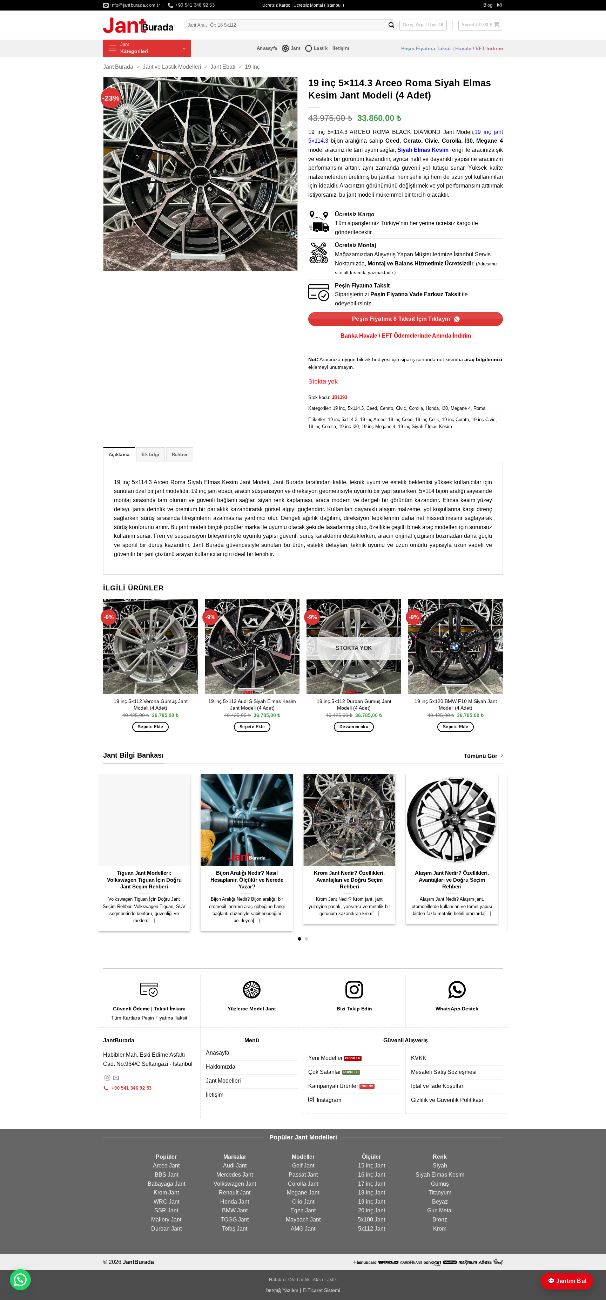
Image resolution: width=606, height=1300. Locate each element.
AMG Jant (303, 1229)
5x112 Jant (371, 1229)
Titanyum (440, 1193)
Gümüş (440, 1184)
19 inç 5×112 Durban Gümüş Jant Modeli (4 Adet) (354, 704)
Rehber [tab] (180, 454)
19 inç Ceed (400, 419)
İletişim (340, 48)
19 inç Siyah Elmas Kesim (425, 426)
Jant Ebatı (222, 67)
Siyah (440, 1166)
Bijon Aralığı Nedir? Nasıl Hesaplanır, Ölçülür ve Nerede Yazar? (149, 879)
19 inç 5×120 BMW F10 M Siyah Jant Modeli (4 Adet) (456, 704)
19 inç (252, 67)
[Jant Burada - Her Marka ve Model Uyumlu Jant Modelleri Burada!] (138, 25)
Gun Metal (440, 1210)
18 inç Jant (371, 1193)
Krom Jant (166, 1193)
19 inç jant (488, 132)
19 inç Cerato (455, 419)
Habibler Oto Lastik (289, 1279)
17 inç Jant (371, 1184)
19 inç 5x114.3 (342, 419)
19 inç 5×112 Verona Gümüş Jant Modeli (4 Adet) (151, 704)
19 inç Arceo (372, 419)
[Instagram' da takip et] (499, 5)
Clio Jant (303, 1202)
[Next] (502, 671)
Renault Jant (234, 1193)
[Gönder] (391, 25)
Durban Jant (166, 1229)
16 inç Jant (371, 1175)
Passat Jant (303, 1175)
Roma (479, 408)
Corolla (416, 408)
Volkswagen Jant (235, 1184)
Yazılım (290, 1290)
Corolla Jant (303, 1184)
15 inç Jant (371, 1166)
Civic (401, 408)
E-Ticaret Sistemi (321, 1290)
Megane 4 (461, 408)
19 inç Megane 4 (378, 426)
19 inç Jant (371, 1202)
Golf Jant (303, 1166)
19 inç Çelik (427, 419)
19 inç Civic (484, 419)
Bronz (439, 1220)
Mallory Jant (166, 1220)
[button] (480, 25)
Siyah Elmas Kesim (423, 150)
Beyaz (440, 1202)
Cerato (386, 408)
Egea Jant (303, 1210)
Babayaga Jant (166, 1184)
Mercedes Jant (234, 1175)
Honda (432, 408)
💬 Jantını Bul (567, 1281)
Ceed (371, 408)
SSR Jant (166, 1210)
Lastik (321, 48)
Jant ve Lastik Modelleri (172, 67)
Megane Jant (303, 1193)
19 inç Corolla (322, 426)
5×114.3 (318, 141)
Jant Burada (118, 67)
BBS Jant (166, 1175)
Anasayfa (267, 48)
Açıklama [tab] (119, 454)
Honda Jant (234, 1202)
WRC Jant (166, 1202)
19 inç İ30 (349, 426)
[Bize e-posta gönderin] (116, 1078)
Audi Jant (235, 1166)
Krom (439, 1229)
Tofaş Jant (234, 1229)
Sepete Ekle (150, 727)
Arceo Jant (166, 1166)
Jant (295, 48)
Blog (487, 5)
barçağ (274, 1290)
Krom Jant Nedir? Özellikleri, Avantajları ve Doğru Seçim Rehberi (251, 879)
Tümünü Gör (480, 756)
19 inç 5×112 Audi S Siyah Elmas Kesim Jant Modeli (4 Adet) (252, 704)
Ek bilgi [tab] (150, 454)
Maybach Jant (303, 1220)
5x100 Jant (371, 1220)
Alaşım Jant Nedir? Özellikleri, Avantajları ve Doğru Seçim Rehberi (354, 879)
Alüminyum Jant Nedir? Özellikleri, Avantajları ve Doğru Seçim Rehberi (456, 879)
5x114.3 (356, 408)
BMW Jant (235, 1210)
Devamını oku (353, 727)
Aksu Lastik (325, 1279)
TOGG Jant (235, 1220)
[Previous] (103, 671)
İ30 (445, 408)
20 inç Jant (371, 1210)
